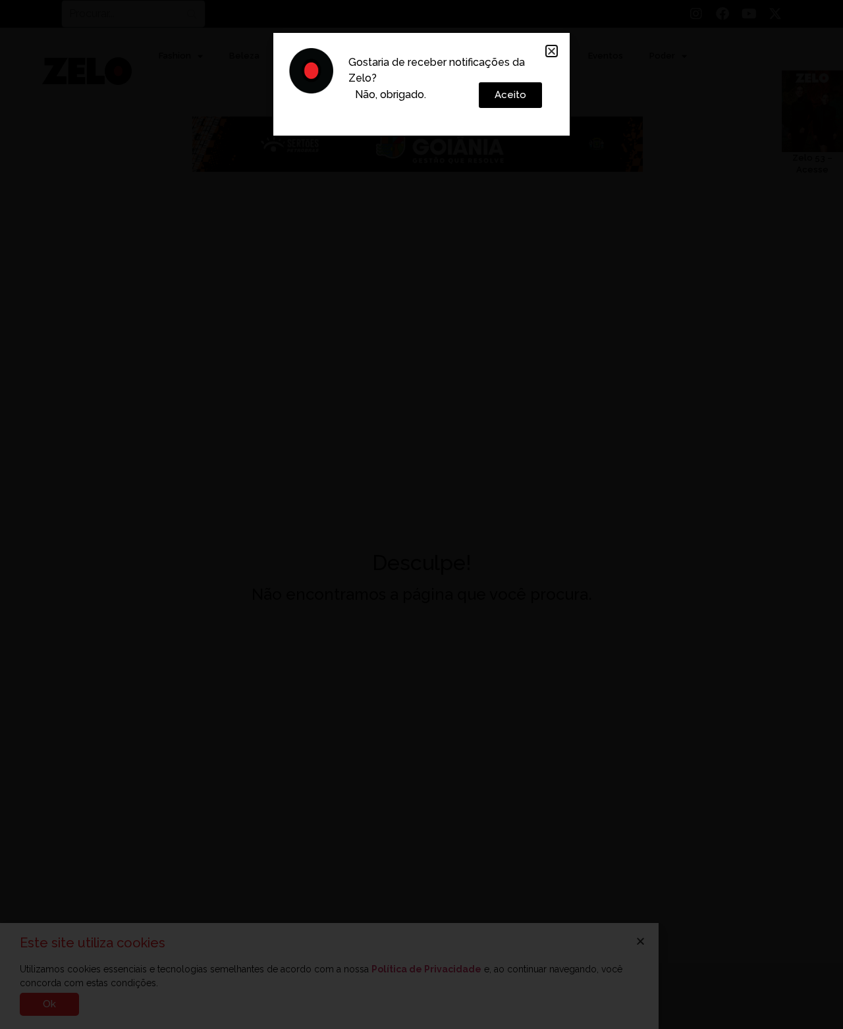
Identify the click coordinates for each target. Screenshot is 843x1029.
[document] (421, 514)
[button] (552, 51)
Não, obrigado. (390, 94)
